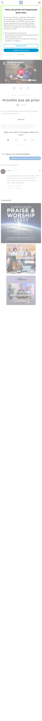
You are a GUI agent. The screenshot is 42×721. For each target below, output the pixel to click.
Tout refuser (21, 54)
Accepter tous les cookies (21, 50)
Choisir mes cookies (21, 45)
